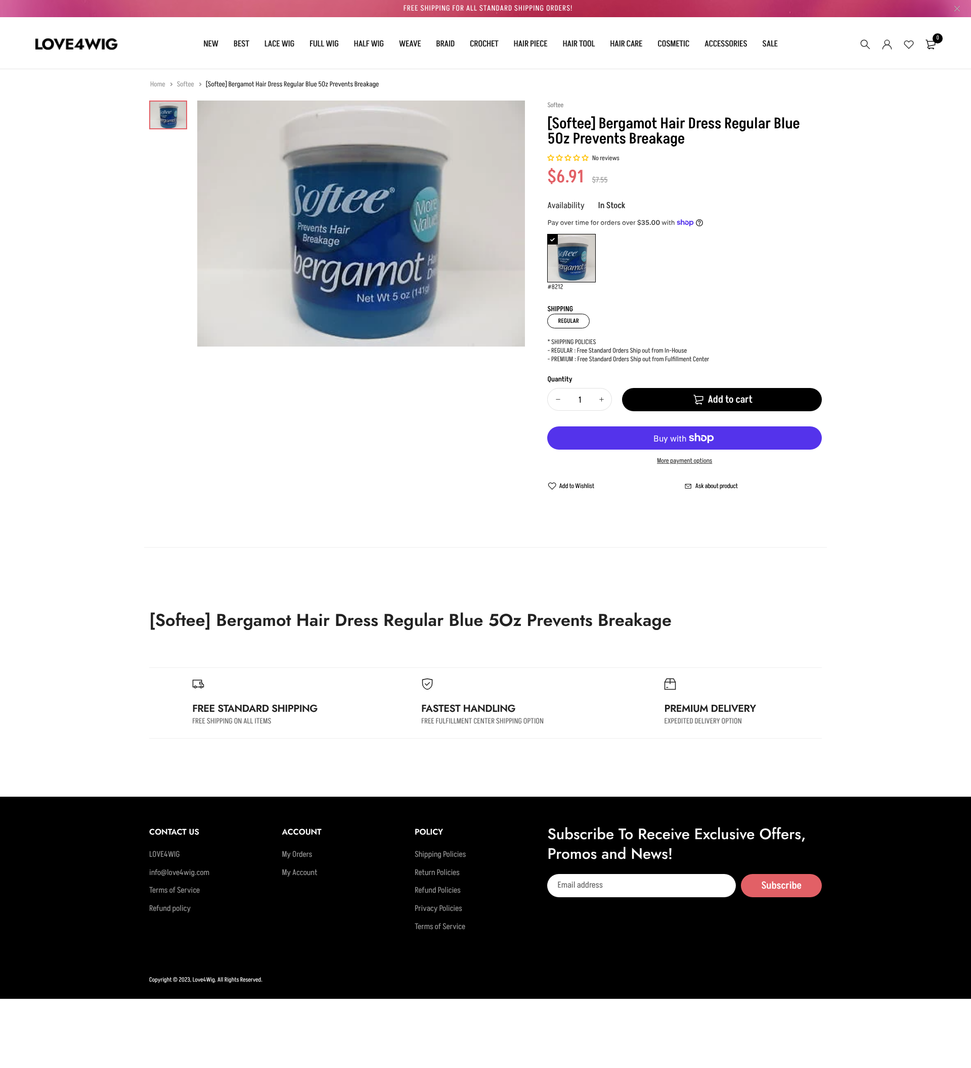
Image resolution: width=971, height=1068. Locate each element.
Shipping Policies (440, 854)
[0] (930, 44)
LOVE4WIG (164, 854)
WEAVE (410, 44)
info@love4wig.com (179, 873)
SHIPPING (560, 309)
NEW (210, 44)
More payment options (684, 461)
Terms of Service (174, 891)
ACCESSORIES (725, 44)
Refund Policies (438, 891)
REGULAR (568, 321)
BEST (241, 44)
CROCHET (484, 44)
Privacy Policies (438, 908)
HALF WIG (369, 44)
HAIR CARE (626, 44)
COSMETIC (673, 44)
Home (158, 84)
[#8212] (571, 258)
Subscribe (781, 886)
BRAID (445, 44)
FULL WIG (324, 44)
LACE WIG (279, 44)
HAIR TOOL (578, 44)
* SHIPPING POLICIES (571, 342)
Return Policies (437, 873)
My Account (299, 873)
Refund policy (170, 908)
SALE (769, 44)
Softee (186, 84)
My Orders (297, 854)
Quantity (559, 379)
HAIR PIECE (531, 44)
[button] (568, 158)
